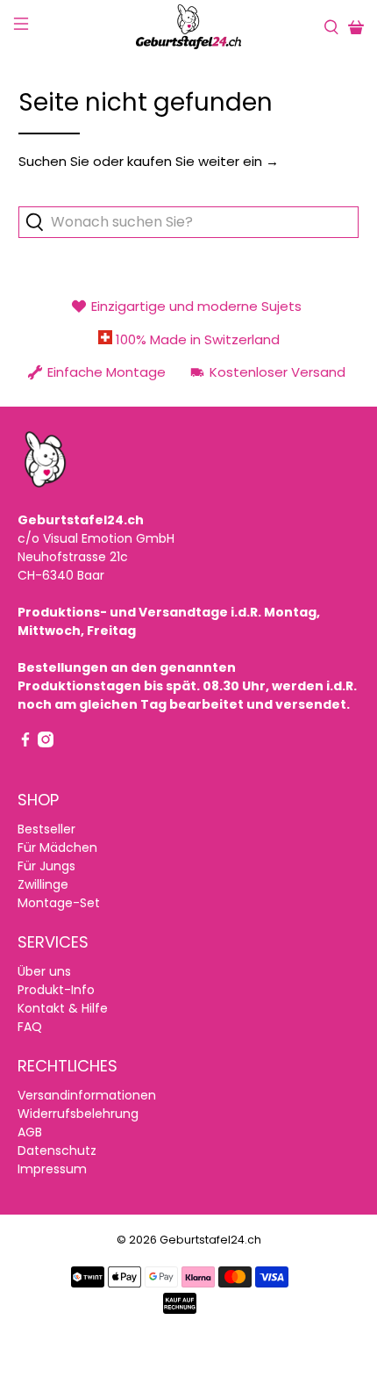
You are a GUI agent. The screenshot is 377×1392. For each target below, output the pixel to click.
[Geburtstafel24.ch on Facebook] (25, 743)
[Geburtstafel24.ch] (189, 26)
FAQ (30, 1026)
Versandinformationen (87, 1095)
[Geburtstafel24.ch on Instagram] (45, 743)
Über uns (44, 971)
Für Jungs (46, 866)
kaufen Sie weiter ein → (203, 161)
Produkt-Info (56, 990)
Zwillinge (43, 884)
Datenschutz (57, 1150)
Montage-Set (59, 903)
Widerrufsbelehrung (78, 1113)
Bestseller (46, 829)
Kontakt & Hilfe (63, 1008)
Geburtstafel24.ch (210, 1239)
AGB (30, 1132)
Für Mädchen (57, 847)
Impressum (52, 1169)
